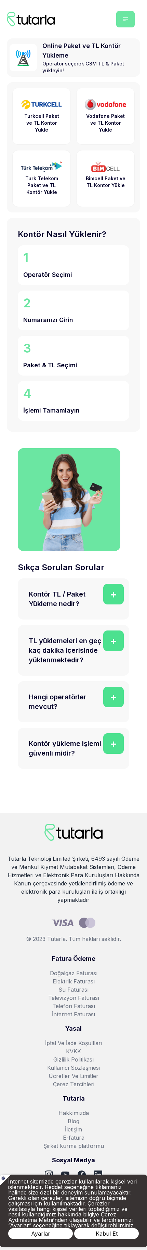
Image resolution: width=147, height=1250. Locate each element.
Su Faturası (73, 989)
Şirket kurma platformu (73, 1145)
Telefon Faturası (73, 1006)
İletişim (73, 1129)
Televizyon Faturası (73, 997)
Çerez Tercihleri (73, 1084)
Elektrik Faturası (74, 981)
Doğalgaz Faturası (73, 973)
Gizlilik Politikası (73, 1059)
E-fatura (73, 1137)
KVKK (73, 1051)
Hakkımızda (73, 1113)
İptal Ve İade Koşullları (73, 1043)
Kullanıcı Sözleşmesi (73, 1067)
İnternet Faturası (73, 1014)
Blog (73, 1121)
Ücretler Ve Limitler (73, 1076)
